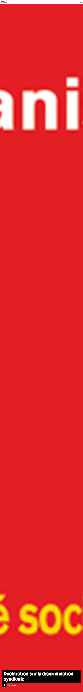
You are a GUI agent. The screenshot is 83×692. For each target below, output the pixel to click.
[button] (81, 2)
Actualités (12, 685)
